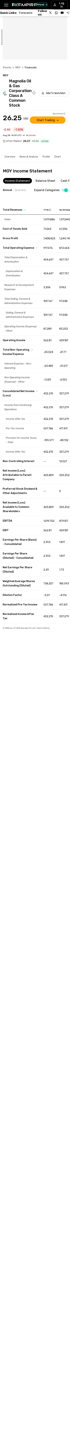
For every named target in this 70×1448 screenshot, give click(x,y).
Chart (57, 156)
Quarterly (20, 190)
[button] (6, 5)
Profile (46, 156)
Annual (7, 190)
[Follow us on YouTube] (62, 13)
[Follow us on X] (50, 13)
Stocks (7, 67)
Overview (9, 156)
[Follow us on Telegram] (68, 13)
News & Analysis (29, 156)
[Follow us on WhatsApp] (56, 13)
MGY (18, 67)
